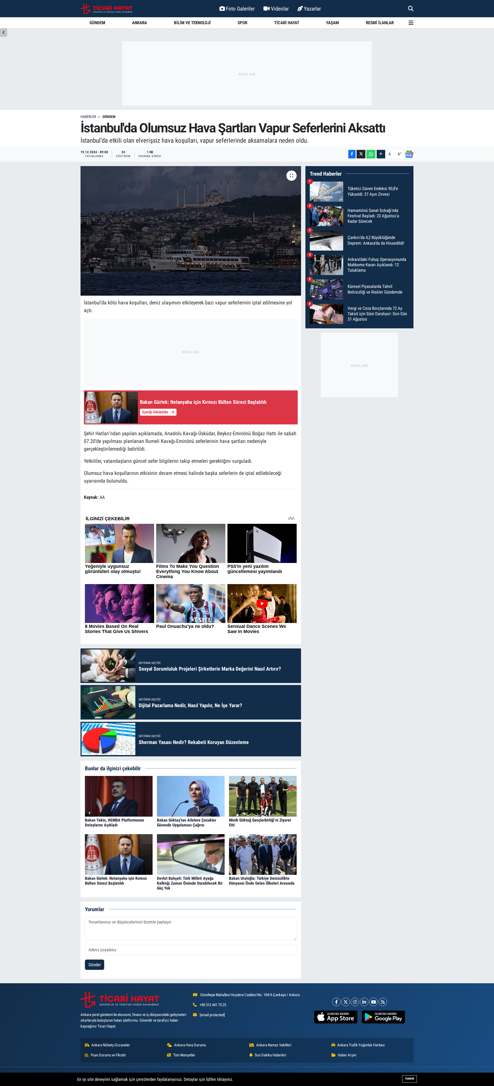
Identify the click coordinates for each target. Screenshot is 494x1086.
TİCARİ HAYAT (286, 22)
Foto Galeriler (240, 8)
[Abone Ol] (409, 154)
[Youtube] (373, 1002)
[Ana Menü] (411, 22)
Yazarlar (312, 8)
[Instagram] (355, 1002)
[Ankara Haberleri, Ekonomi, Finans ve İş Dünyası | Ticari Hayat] (106, 8)
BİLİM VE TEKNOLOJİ (192, 22)
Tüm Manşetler (184, 1055)
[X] (345, 1002)
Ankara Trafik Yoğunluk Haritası (361, 1045)
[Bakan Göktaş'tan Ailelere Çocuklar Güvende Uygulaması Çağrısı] (191, 795)
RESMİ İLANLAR (380, 22)
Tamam (409, 1078)
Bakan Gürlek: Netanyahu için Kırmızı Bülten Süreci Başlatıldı (116, 881)
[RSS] (382, 1002)
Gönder (95, 964)
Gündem (109, 117)
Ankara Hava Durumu (190, 1045)
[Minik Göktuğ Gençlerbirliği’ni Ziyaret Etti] (263, 795)
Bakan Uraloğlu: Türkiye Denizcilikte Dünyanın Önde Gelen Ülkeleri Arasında (262, 881)
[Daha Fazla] (381, 154)
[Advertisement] (247, 73)
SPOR (242, 22)
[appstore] (335, 1017)
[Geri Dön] (3, 32)
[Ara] (410, 8)
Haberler (88, 117)
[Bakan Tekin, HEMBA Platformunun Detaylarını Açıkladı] (119, 795)
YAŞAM (332, 22)
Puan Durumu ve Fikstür (108, 1055)
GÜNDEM (97, 22)
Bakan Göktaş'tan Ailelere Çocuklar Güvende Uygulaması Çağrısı (186, 822)
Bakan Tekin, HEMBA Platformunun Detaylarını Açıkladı (114, 822)
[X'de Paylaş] (361, 154)
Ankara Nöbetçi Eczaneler (110, 1045)
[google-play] (383, 1017)
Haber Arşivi (347, 1055)
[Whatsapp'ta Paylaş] (370, 154)
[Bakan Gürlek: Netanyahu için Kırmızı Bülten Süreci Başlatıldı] (119, 854)
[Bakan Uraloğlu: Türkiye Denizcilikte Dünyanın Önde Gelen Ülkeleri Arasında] (263, 854)
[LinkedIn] (364, 1002)
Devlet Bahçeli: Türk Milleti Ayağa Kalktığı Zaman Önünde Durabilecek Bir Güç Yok (190, 883)
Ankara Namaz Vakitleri (273, 1045)
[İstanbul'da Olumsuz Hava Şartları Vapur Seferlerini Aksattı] (191, 230)
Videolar (280, 8)
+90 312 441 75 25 (213, 1005)
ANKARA (139, 22)
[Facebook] (336, 1002)
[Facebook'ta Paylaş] (352, 154)
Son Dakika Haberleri (270, 1055)
